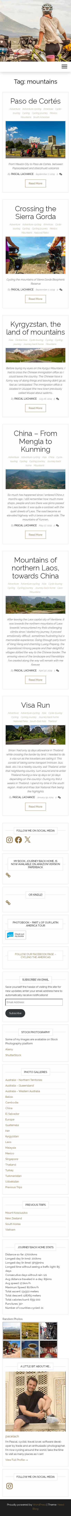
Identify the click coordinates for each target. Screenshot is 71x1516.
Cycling (26, 113)
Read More (35, 183)
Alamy (9, 1049)
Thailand (52, 721)
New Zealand (13, 1218)
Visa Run (35, 705)
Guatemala (12, 1125)
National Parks (41, 232)
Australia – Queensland (19, 1085)
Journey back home (33, 344)
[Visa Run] (35, 734)
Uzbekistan (12, 1181)
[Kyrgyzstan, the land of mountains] (35, 355)
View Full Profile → (16, 1459)
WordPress (39, 1504)
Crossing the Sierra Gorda (35, 212)
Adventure (14, 109)
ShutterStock (13, 1055)
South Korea (13, 1224)
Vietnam (10, 1229)
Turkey (9, 1170)
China (51, 457)
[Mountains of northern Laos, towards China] (35, 604)
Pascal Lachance (22, 174)
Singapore (11, 1159)
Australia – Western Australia (22, 1091)
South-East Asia (38, 721)
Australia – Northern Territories (23, 1080)
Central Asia (21, 340)
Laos (59, 588)
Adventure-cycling (31, 109)
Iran (7, 1130)
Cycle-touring (36, 340)
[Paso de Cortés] (35, 139)
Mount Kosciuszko (16, 1212)
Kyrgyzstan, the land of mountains (35, 328)
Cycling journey (40, 113)
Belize (9, 1096)
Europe (9, 1119)
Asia (11, 340)
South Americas (41, 117)
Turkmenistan (13, 1176)
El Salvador (12, 1113)
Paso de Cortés (35, 101)
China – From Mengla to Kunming (35, 441)
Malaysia (10, 1147)
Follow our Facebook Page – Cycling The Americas (35, 956)
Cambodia (11, 1102)
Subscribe (15, 1013)
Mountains (26, 117)
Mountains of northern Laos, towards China (35, 568)
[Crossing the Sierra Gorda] (35, 255)
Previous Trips (13, 1187)
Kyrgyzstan (12, 1136)
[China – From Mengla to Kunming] (35, 479)
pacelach (12, 1436)
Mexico (53, 113)
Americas (48, 109)
